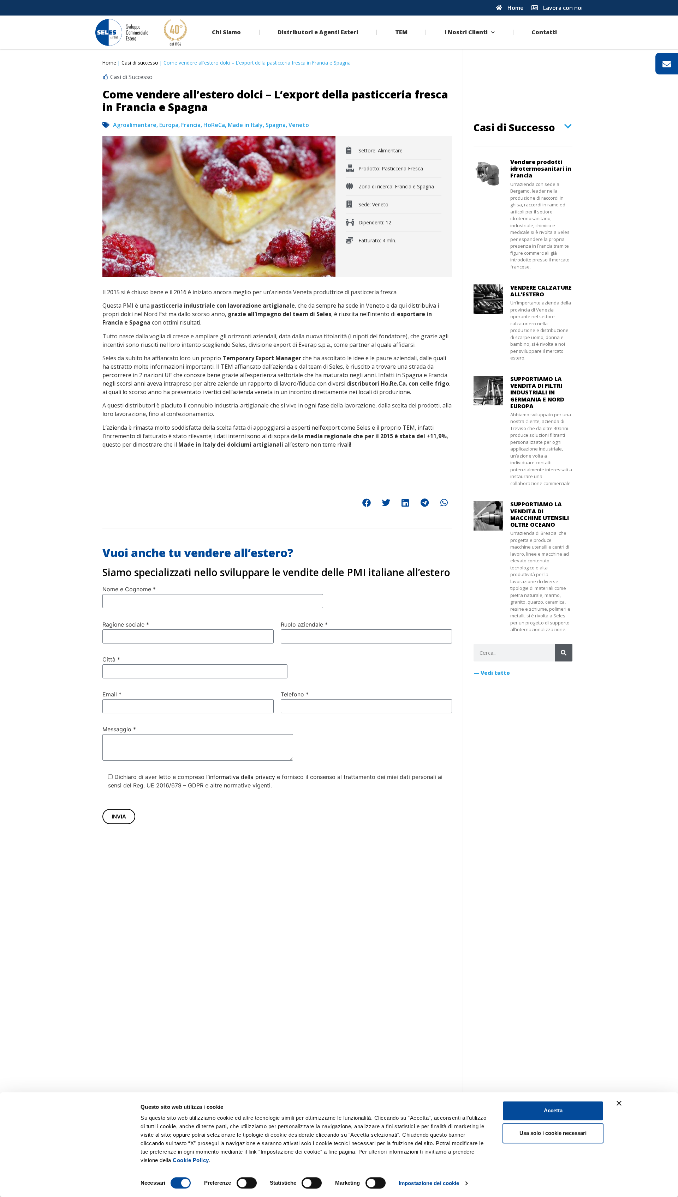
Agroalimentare (134, 125)
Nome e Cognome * (129, 589)
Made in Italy (245, 125)
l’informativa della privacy (240, 776)
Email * (111, 694)
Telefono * (295, 694)
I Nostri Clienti (466, 32)
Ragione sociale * (125, 624)
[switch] (247, 1183)
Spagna (276, 125)
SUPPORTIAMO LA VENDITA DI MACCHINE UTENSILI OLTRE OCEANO (539, 514)
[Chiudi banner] (619, 1103)
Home (109, 62)
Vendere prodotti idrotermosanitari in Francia (540, 168)
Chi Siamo (226, 32)
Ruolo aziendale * (304, 624)
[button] (366, 502)
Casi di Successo (514, 127)
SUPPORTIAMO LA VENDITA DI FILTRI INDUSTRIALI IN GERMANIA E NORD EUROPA (537, 392)
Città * (111, 659)
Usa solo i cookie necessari (553, 1133)
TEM (401, 32)
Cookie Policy (191, 1160)
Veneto (299, 125)
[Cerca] (563, 652)
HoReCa (214, 125)
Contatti (544, 32)
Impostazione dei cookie (429, 1183)
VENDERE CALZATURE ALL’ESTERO (541, 291)
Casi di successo (139, 62)
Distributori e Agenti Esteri (318, 32)
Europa (168, 125)
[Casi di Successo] (568, 126)
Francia (191, 125)
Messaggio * (119, 729)
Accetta (553, 1110)
